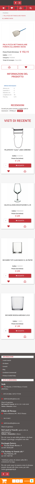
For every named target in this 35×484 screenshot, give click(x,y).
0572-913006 (7, 394)
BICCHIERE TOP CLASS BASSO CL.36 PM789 (17, 260)
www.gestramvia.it (8, 469)
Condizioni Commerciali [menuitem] (9, 372)
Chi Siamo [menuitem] (5, 363)
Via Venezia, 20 (10, 453)
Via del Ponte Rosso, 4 (13, 445)
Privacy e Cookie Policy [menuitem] (9, 375)
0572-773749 (17, 394)
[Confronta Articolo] (9, 67)
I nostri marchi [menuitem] (7, 360)
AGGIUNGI (28, 481)
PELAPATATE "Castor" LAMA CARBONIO (17, 150)
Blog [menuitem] (4, 369)
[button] (17, 32)
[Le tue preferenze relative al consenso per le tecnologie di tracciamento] (32, 481)
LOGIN (20, 111)
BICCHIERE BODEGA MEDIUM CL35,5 (17, 315)
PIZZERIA (5, 13)
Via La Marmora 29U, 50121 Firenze (15, 413)
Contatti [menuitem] (5, 366)
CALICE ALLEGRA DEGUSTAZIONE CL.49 (17, 205)
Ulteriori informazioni (10, 85)
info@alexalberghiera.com (12, 399)
